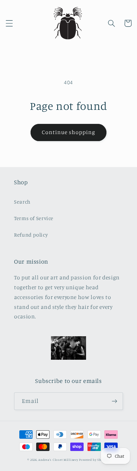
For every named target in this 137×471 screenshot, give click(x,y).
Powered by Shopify (94, 460)
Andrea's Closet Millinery (58, 460)
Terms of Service (33, 218)
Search (22, 202)
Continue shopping (69, 132)
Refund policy (31, 235)
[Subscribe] (114, 401)
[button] (9, 23)
